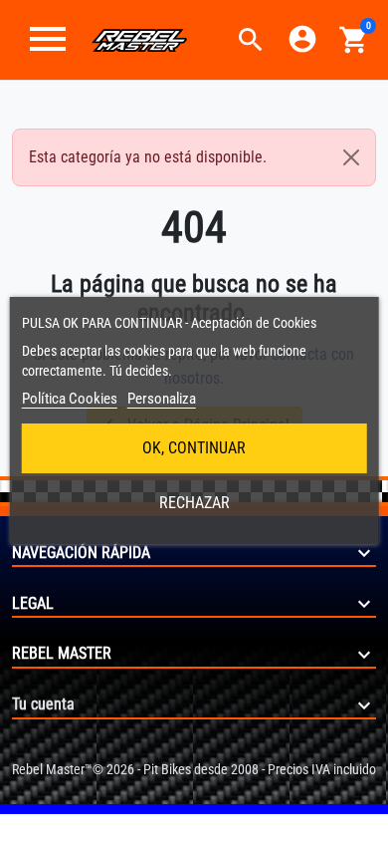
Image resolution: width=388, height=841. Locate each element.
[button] (251, 40)
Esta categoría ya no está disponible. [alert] (148, 156)
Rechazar (194, 502)
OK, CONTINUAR (194, 447)
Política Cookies (69, 399)
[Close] (351, 157)
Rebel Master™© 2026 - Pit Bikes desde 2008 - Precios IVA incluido (194, 769)
